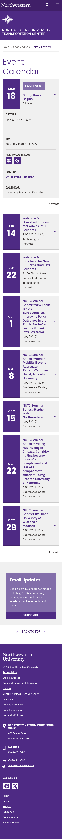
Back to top (31, 631)
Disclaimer (8, 699)
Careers (7, 688)
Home (6, 47)
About (6, 796)
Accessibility (10, 672)
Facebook (6, 786)
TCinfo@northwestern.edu (21, 766)
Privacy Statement (13, 704)
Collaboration (10, 817)
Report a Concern (12, 710)
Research (8, 801)
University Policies (13, 715)
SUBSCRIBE (31, 615)
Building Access (11, 678)
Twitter (15, 786)
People (7, 806)
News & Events (21, 47)
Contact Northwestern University (21, 694)
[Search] (47, 5)
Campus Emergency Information (20, 683)
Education (8, 812)
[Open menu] (57, 5)
